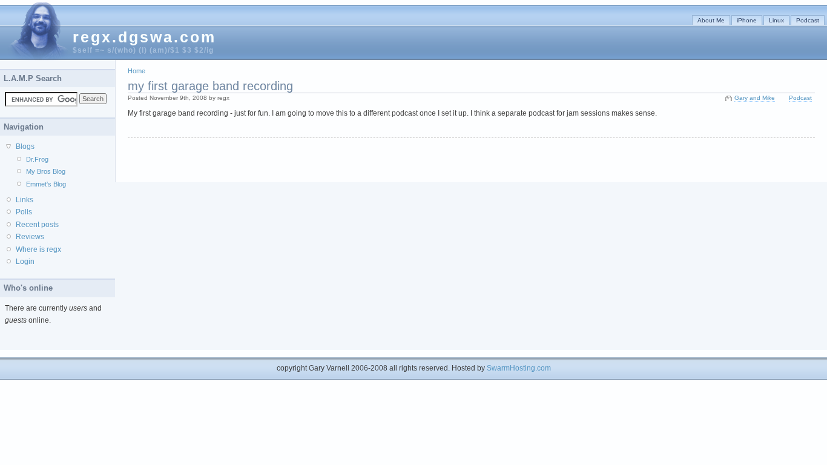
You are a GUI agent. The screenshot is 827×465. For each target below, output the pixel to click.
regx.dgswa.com (144, 36)
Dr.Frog (37, 159)
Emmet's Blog (46, 184)
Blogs (25, 146)
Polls (24, 212)
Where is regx (38, 249)
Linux (776, 20)
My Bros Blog (45, 171)
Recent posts (37, 224)
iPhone (747, 20)
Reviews (30, 236)
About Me (711, 20)
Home (136, 70)
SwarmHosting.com (519, 368)
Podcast (807, 20)
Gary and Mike (754, 97)
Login (25, 261)
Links (24, 200)
